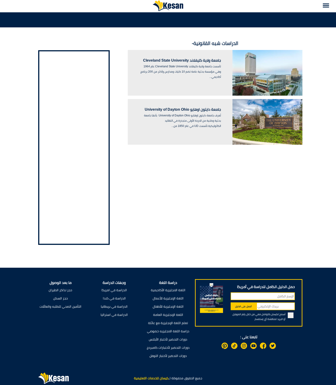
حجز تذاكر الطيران (60, 290)
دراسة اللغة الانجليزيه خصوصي (168, 331)
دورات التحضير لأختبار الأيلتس (168, 339)
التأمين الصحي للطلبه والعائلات (60, 306)
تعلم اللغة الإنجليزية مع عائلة (168, 323)
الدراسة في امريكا (114, 290)
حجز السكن (60, 298)
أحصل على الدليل (243, 306)
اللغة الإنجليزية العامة (168, 315)
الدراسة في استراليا (114, 315)
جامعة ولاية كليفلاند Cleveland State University (182, 60)
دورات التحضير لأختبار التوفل (168, 356)
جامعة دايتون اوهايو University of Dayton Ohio (183, 109)
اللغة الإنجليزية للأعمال (168, 298)
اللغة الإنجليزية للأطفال (168, 306)
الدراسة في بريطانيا (114, 306)
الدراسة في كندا (114, 298)
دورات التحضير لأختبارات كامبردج (168, 347)
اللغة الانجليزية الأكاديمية (168, 290)
